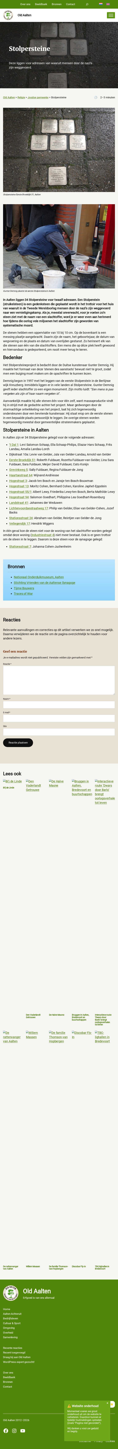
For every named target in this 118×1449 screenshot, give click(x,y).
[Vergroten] (110, 111)
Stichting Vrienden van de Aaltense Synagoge (44, 583)
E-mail (6, 712)
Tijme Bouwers (24, 588)
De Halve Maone (56, 1015)
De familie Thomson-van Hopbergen (58, 1267)
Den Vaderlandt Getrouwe (33, 1016)
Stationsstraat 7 (20, 546)
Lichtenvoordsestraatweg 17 (28, 508)
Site (5, 726)
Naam (6, 699)
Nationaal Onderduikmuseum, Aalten (39, 577)
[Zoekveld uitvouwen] (87, 4)
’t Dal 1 (13, 445)
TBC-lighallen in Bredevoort (102, 1267)
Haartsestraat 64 (20, 475)
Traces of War (23, 593)
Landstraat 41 (18, 503)
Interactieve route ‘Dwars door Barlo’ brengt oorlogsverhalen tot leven (103, 1020)
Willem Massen (33, 1266)
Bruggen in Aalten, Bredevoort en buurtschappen (80, 1017)
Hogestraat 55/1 (20, 492)
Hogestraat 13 (19, 486)
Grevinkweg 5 (18, 470)
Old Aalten (24, 15)
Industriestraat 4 (42, 535)
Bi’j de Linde (8, 788)
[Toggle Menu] (110, 15)
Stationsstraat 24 (21, 518)
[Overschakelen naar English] (108, 4)
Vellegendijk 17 (19, 523)
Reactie (7, 664)
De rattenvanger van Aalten (10, 1267)
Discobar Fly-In (79, 1266)
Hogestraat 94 (19, 497)
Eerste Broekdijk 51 (22, 460)
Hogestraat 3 (18, 481)
